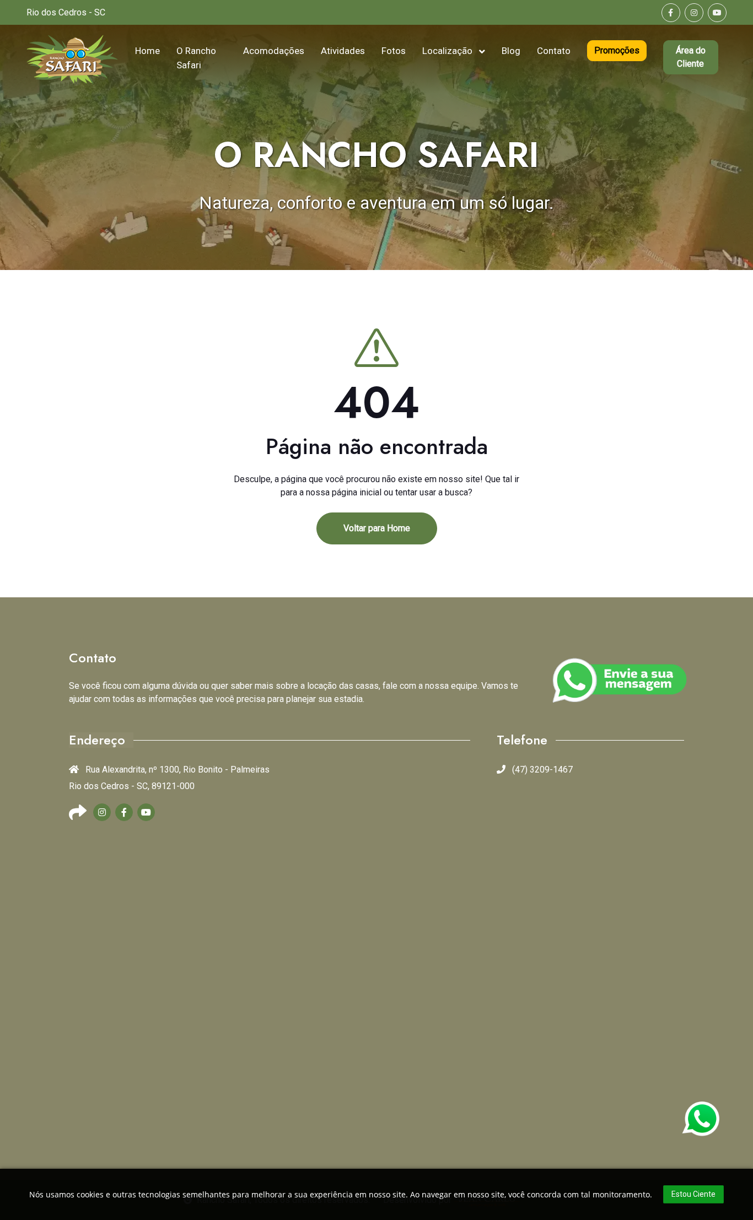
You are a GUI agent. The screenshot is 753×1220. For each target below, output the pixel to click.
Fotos (393, 50)
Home (147, 50)
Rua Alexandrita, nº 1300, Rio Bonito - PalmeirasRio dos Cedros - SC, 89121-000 (169, 777)
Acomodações (273, 50)
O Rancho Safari (196, 58)
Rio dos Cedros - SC (65, 12)
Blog (511, 50)
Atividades (343, 50)
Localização (448, 50)
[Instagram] (694, 12)
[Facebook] (670, 12)
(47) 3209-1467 (541, 769)
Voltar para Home (376, 528)
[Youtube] (717, 12)
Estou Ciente (693, 1194)
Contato (554, 50)
